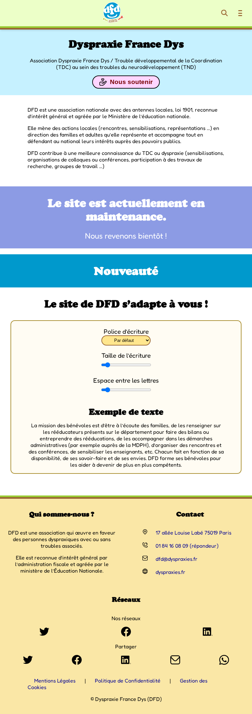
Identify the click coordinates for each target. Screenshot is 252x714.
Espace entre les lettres (126, 380)
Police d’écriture (126, 331)
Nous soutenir (131, 81)
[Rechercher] (224, 13)
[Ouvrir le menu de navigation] (240, 13)
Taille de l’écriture (126, 355)
